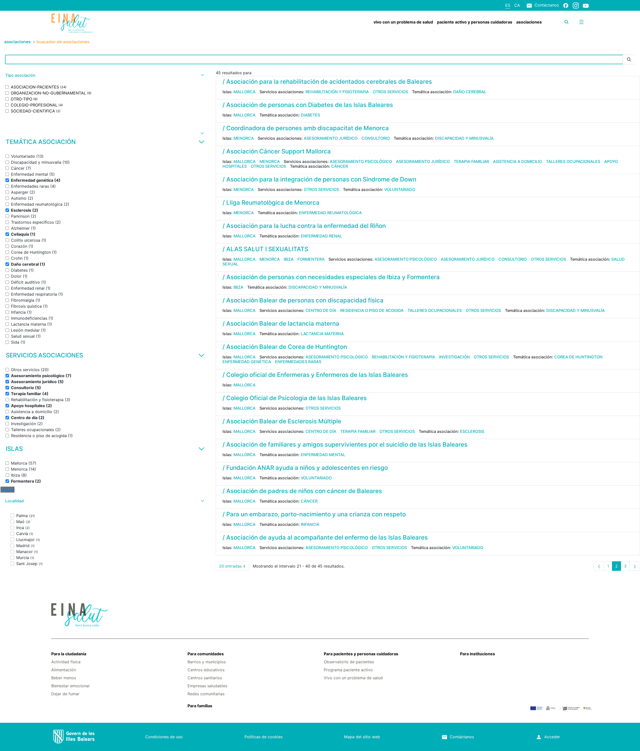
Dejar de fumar (65, 693)
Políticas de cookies (263, 736)
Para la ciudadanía (68, 653)
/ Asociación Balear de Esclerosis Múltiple (281, 421)
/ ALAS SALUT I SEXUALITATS (265, 249)
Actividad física (65, 661)
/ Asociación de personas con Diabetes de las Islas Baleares (307, 104)
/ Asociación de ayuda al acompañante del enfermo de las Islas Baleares (325, 537)
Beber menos (63, 677)
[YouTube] (586, 5)
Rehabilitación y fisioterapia (337, 91)
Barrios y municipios (207, 661)
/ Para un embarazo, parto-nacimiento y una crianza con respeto (314, 514)
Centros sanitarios (205, 677)
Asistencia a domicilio (517, 161)
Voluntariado (399, 189)
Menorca (244, 138)
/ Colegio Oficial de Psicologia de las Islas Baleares (294, 398)
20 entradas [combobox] (234, 567)
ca (517, 5)
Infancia (310, 524)
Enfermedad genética (246, 361)
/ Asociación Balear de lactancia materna (280, 323)
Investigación (454, 356)
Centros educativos (206, 669)
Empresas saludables (207, 685)
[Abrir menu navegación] (581, 22)
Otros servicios (390, 91)
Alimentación (63, 669)
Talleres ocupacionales (573, 161)
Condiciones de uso (164, 736)
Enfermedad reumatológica (330, 212)
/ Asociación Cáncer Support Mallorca (276, 151)
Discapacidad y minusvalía (464, 138)
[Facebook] (566, 5)
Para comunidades (206, 653)
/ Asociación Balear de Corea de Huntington (284, 346)
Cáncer (339, 166)
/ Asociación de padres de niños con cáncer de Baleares (302, 491)
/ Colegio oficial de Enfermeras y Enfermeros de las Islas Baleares (315, 374)
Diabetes (310, 114)
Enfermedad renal (321, 235)
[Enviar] (629, 59)
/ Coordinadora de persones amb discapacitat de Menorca (305, 128)
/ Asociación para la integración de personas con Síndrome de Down (319, 179)
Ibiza (289, 259)
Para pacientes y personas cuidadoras (361, 653)
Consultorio (376, 138)
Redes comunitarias (206, 693)
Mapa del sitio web (362, 736)
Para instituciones (477, 653)
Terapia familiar (471, 161)
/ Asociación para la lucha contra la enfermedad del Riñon (304, 225)
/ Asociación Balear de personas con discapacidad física (303, 300)
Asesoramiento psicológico (361, 161)
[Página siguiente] (635, 566)
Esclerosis (472, 431)
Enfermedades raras (298, 361)
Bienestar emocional (70, 685)
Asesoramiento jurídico (331, 138)
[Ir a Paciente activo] (96, 23)
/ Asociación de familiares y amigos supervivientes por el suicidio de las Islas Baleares (345, 444)
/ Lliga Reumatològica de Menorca (271, 202)
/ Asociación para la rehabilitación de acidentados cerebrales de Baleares (327, 81)
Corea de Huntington (578, 356)
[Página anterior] (599, 566)
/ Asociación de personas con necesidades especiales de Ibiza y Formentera (331, 277)
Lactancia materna (322, 333)
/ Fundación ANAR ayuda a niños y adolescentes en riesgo (305, 467)
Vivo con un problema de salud (353, 677)
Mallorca (245, 91)
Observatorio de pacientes (349, 661)
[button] (104, 75)
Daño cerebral (469, 91)
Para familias (200, 705)
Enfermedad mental (323, 454)
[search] (566, 22)
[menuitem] (403, 22)
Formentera (311, 259)
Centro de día (321, 310)
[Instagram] (576, 5)
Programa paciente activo (348, 669)
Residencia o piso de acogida (372, 310)
